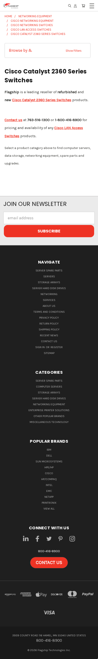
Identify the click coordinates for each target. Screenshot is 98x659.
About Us (49, 306)
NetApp (49, 496)
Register (57, 347)
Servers (49, 276)
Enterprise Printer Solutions (49, 410)
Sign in (40, 347)
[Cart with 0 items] (83, 5)
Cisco (49, 473)
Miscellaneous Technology (49, 422)
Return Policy (49, 323)
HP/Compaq (49, 479)
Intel (49, 485)
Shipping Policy (49, 329)
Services (49, 300)
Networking (49, 294)
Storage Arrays (49, 282)
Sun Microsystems (49, 461)
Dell (49, 455)
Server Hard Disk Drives (49, 288)
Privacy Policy (49, 317)
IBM (49, 449)
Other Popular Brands (49, 416)
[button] (47, 50)
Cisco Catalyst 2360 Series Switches (41, 100)
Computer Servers (49, 386)
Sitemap (49, 353)
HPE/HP (49, 467)
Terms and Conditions (49, 311)
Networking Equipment (49, 404)
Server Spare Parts (49, 270)
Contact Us (49, 341)
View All (49, 508)
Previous (8, 655)
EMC (49, 491)
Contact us (13, 120)
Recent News (49, 335)
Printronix (49, 502)
